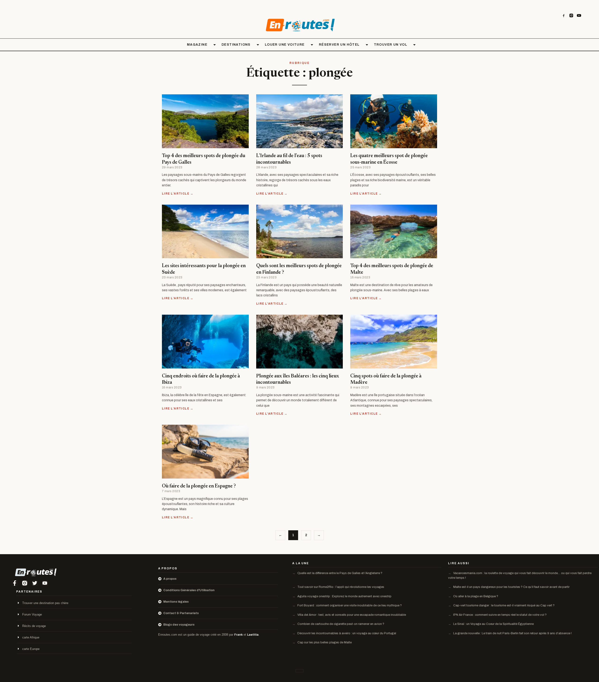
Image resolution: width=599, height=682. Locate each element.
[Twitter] (34, 583)
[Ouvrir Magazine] (214, 45)
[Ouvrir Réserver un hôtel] (367, 45)
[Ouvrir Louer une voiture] (312, 45)
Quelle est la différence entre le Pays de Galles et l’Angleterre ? (339, 573)
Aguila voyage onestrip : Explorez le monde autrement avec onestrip (344, 596)
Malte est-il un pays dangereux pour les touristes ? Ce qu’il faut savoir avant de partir (511, 587)
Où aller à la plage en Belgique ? (475, 596)
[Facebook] (563, 15)
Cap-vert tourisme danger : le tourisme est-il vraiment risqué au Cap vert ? (504, 605)
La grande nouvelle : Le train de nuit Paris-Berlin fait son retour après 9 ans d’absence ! (512, 633)
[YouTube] (579, 15)
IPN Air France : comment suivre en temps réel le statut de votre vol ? (500, 614)
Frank (238, 634)
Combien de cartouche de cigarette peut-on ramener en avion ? (340, 624)
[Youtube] (44, 583)
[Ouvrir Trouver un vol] (414, 45)
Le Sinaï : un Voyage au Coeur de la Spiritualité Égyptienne (493, 624)
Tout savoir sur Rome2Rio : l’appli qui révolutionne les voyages (340, 587)
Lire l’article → (177, 193)
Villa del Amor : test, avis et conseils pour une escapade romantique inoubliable (351, 614)
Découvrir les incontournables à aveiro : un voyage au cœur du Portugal (346, 633)
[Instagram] (571, 15)
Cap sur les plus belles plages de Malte (324, 642)
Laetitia (253, 634)
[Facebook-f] (14, 583)
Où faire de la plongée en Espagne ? (199, 486)
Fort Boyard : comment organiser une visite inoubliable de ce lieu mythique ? (349, 605)
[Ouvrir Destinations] (258, 45)
